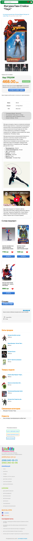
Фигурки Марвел (19, 14)
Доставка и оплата (7, 479)
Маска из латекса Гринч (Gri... (14, 383)
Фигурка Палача (11, 351)
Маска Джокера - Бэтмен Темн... (15, 343)
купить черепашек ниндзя (13, 431)
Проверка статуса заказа (9, 476)
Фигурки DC (5, 500)
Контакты (5, 471)
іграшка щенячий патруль (13, 434)
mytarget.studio (22, 538)
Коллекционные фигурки (9, 14)
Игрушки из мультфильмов (9, 506)
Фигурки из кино (7, 495)
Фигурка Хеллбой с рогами (14, 335)
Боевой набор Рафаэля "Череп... (15, 374)
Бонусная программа (8, 484)
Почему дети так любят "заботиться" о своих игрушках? (16, 533)
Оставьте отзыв (8, 304)
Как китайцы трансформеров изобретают (14, 418)
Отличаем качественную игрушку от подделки (14, 528)
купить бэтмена (10, 438)
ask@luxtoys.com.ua (8, 457)
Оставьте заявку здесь (16, 90)
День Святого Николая (8, 490)
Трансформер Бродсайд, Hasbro (15, 391)
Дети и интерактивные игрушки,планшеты (13, 531)
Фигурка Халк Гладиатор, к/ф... (15, 399)
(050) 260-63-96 (10, 463)
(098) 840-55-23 (10, 460)
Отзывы (5, 473)
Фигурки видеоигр (7, 493)
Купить (8, 256)
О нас (4, 468)
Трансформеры (6, 503)
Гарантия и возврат (7, 481)
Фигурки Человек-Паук (9, 410)
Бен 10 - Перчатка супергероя (14, 359)
